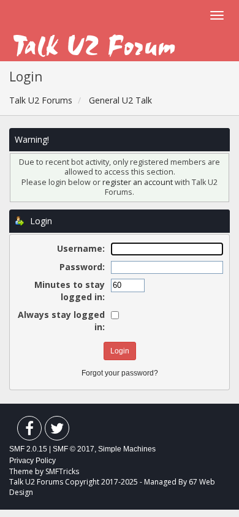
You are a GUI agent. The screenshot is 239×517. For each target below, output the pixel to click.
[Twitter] (57, 431)
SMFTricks (62, 471)
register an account (138, 182)
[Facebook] (29, 431)
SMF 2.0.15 (28, 449)
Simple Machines (127, 449)
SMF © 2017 (73, 449)
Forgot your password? (120, 373)
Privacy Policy (32, 460)
